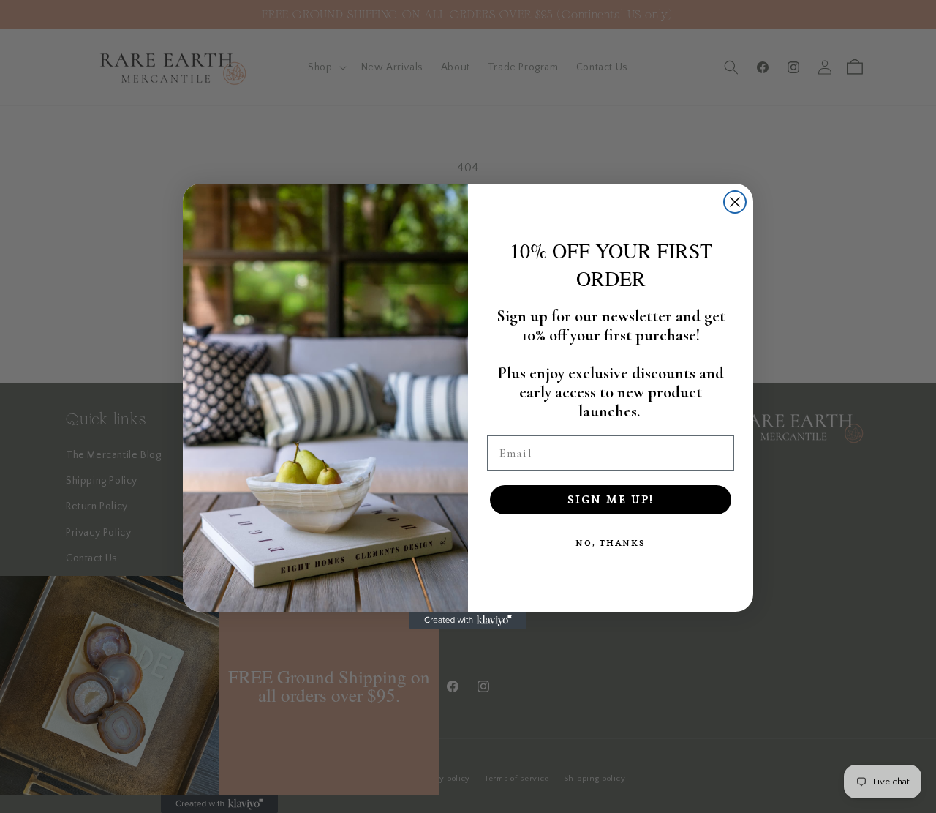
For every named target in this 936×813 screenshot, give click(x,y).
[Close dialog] (735, 202)
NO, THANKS (610, 543)
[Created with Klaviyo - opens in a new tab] (468, 620)
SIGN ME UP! (610, 499)
